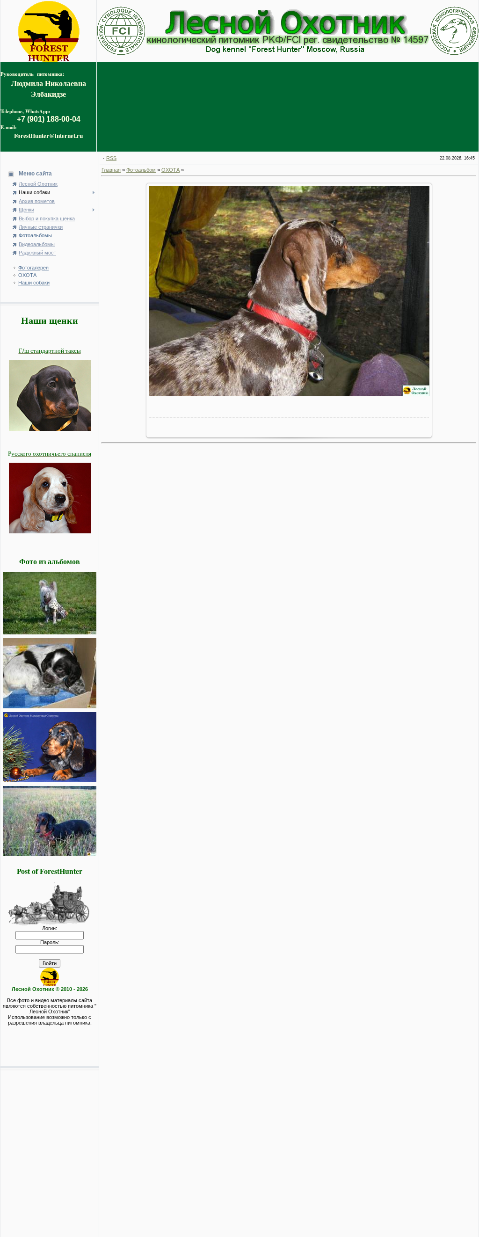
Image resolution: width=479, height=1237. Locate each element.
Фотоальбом (141, 170)
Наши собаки (34, 282)
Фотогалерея (33, 267)
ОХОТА (27, 275)
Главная (111, 170)
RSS (111, 158)
